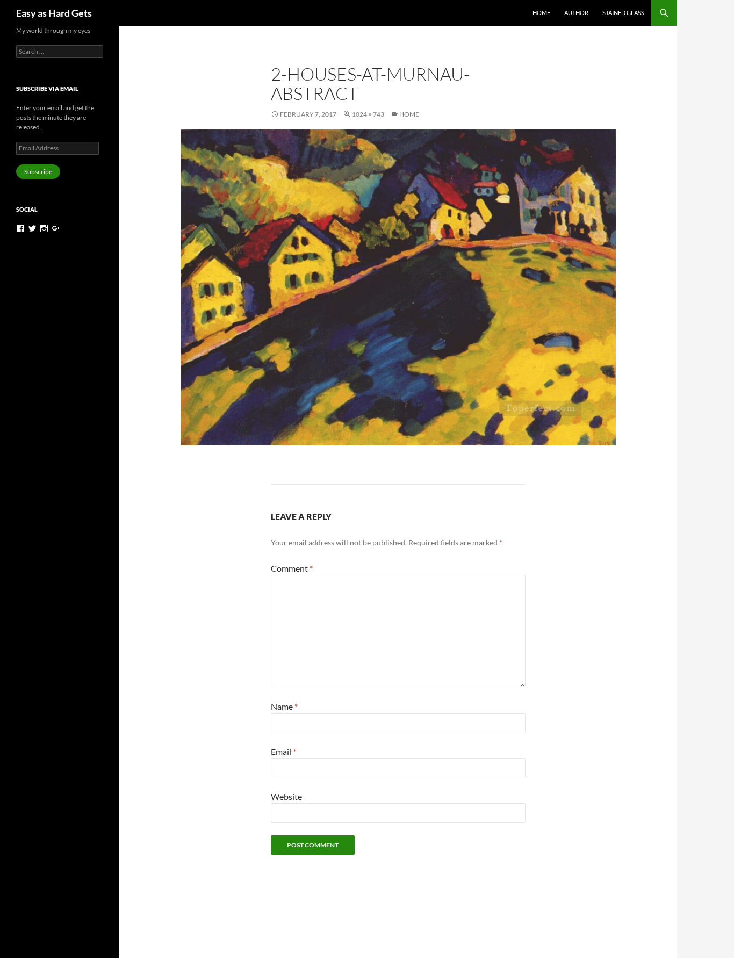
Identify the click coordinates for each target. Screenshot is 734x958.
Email (283, 751)
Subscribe (38, 172)
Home (541, 12)
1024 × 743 (368, 114)
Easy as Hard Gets (54, 13)
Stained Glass (623, 12)
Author (576, 12)
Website (286, 796)
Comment (292, 568)
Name (284, 706)
